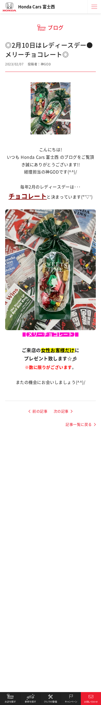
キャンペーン (71, 698)
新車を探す (30, 698)
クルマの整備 (50, 698)
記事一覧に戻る (79, 424)
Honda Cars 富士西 (36, 7)
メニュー (94, 6)
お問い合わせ (91, 698)
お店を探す (10, 698)
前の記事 (39, 411)
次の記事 (61, 411)
